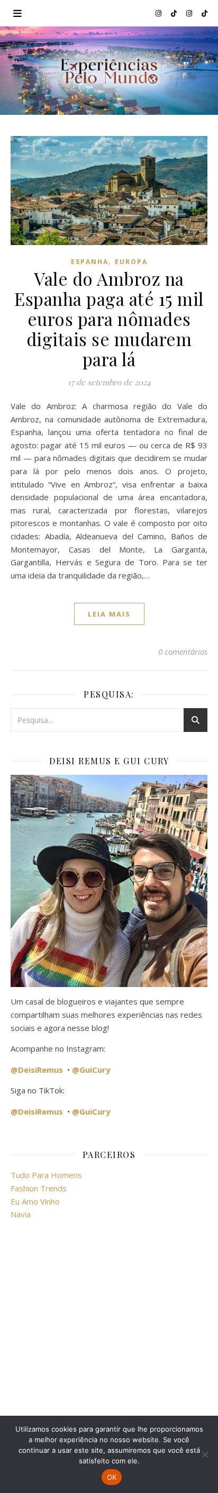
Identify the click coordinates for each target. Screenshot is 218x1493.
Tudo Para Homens (46, 1175)
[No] (204, 1454)
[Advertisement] (109, 1324)
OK (112, 1477)
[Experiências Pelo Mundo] (109, 70)
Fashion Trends (39, 1188)
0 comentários (182, 651)
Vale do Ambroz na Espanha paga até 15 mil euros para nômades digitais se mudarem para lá (109, 318)
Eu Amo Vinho (35, 1201)
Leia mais (109, 614)
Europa (131, 261)
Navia (21, 1214)
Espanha (89, 261)
